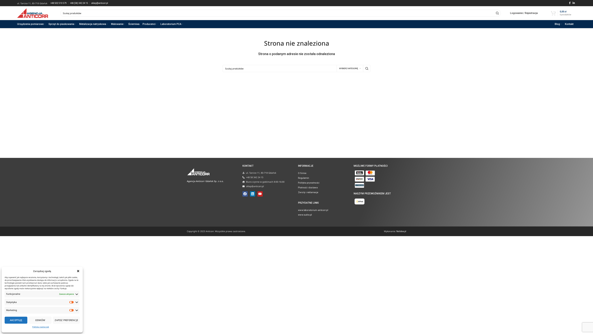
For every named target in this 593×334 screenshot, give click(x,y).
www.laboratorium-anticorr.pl (313, 210)
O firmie (302, 173)
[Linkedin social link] (574, 3)
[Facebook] (245, 194)
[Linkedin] (252, 194)
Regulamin (303, 178)
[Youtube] (260, 194)
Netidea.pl (401, 231)
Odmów (40, 320)
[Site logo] (32, 13)
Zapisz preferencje (66, 320)
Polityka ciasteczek (40, 327)
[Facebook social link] (570, 3)
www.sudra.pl (305, 215)
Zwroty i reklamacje (308, 192)
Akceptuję (16, 320)
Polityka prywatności (308, 183)
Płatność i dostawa (308, 187)
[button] (78, 271)
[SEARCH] (497, 13)
